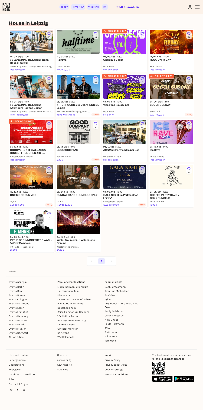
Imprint (109, 355)
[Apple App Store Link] (162, 379)
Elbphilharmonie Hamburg (72, 286)
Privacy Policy (112, 359)
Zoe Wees (110, 295)
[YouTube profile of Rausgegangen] (24, 389)
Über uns (62, 355)
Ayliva (108, 299)
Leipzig (12, 271)
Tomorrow (78, 6)
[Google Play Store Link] (184, 379)
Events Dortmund (19, 303)
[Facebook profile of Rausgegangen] (17, 389)
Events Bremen (17, 295)
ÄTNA (108, 328)
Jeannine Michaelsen (117, 290)
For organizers (17, 359)
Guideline (62, 369)
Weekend (93, 6)
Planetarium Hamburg (70, 303)
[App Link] (158, 368)
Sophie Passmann (115, 286)
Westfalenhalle (65, 336)
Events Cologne (18, 299)
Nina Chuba (111, 319)
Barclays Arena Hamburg (71, 320)
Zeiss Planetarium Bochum (73, 311)
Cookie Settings (114, 369)
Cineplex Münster (67, 328)
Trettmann (111, 332)
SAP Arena (63, 332)
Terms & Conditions (116, 374)
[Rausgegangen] (6, 7)
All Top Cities (16, 336)
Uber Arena (63, 295)
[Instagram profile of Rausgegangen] (11, 389)
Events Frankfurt (18, 311)
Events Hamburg (18, 316)
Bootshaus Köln (66, 307)
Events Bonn (16, 290)
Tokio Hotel (111, 336)
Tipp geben (15, 369)
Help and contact (19, 355)
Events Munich (17, 328)
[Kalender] (105, 7)
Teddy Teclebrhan (114, 311)
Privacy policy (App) (116, 364)
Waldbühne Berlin (67, 316)
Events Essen (16, 307)
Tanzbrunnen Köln (68, 290)
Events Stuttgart (18, 332)
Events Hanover (18, 320)
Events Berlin (16, 286)
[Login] (190, 7)
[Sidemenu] (197, 7)
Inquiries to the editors (22, 374)
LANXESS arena (66, 324)
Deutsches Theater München (74, 299)
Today (64, 6)
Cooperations (16, 364)
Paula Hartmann (114, 323)
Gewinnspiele (64, 364)
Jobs (11, 379)
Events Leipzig (17, 324)
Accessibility (64, 359)
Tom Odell (110, 340)
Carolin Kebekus (114, 315)
